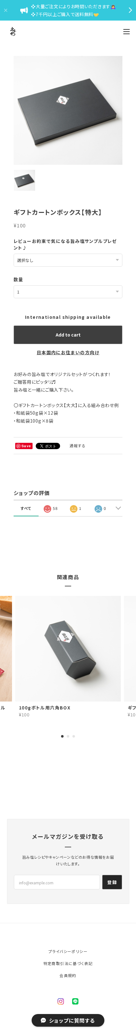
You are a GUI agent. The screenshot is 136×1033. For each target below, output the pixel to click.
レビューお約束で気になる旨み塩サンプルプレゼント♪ (65, 244)
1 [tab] (62, 736)
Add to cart (68, 334)
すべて (26, 508)
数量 (18, 279)
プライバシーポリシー (68, 951)
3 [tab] (74, 736)
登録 (112, 882)
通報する (78, 445)
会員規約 (68, 975)
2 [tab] (68, 736)
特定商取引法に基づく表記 (68, 963)
